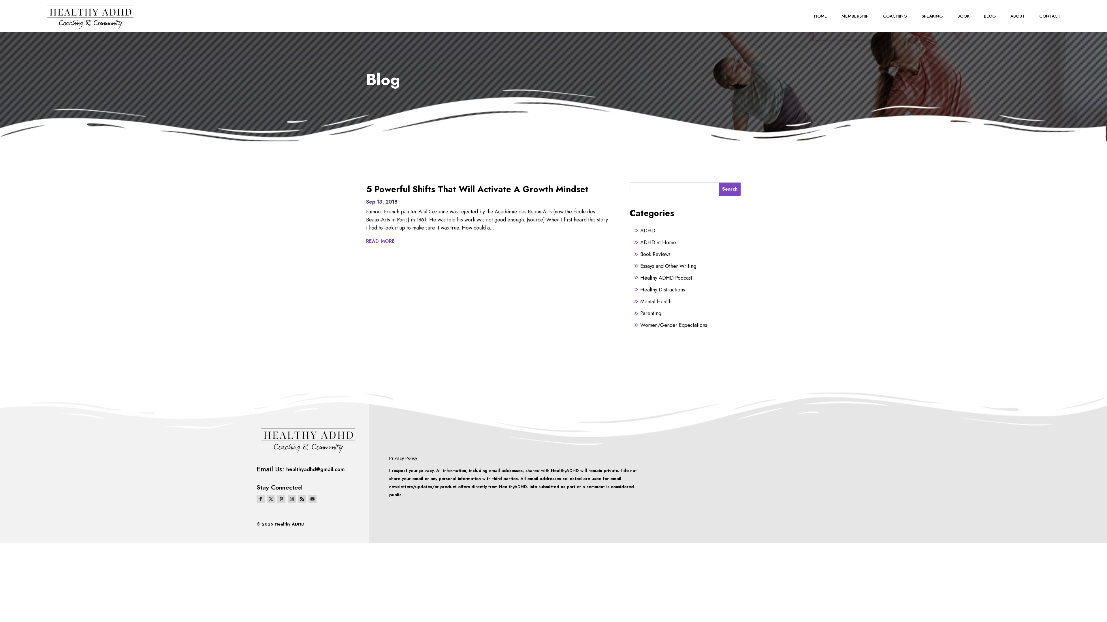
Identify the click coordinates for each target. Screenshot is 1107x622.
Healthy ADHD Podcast (666, 278)
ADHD (647, 230)
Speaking (932, 16)
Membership (855, 16)
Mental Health (655, 301)
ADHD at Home (658, 242)
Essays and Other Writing (668, 266)
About (1017, 16)
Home (820, 16)
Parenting (650, 313)
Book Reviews (655, 254)
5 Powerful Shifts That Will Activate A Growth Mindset (477, 189)
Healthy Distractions (662, 289)
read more (380, 240)
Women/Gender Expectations (673, 325)
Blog (990, 16)
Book (963, 16)
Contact (1049, 16)
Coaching (895, 16)
